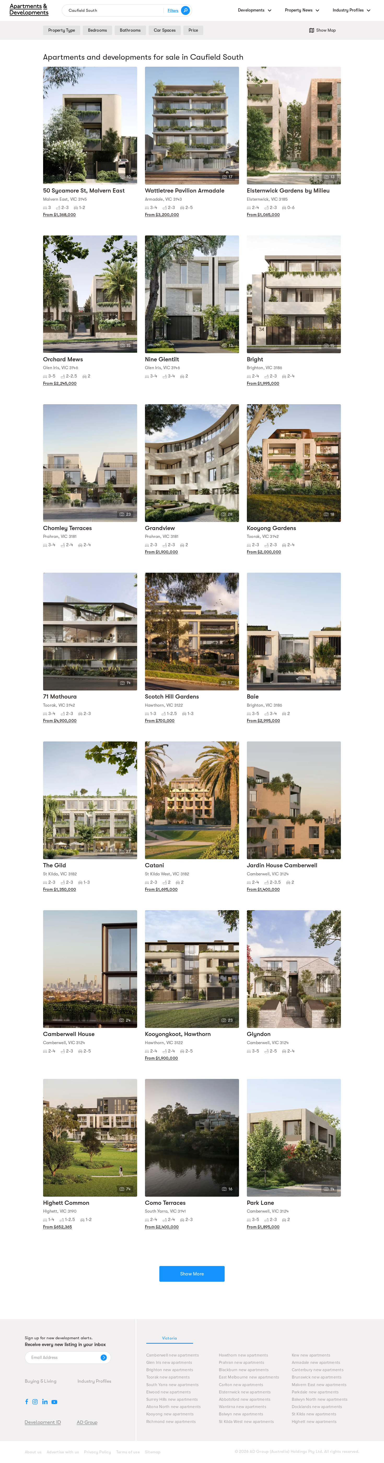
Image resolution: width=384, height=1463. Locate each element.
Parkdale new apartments (315, 1392)
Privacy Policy (97, 1452)
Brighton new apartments (169, 1370)
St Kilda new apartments (314, 1414)
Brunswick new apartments (317, 1377)
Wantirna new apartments (242, 1406)
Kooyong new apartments (170, 1414)
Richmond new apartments (171, 1421)
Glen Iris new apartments (169, 1362)
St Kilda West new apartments (246, 1421)
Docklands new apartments (317, 1406)
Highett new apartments (314, 1421)
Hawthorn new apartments (243, 1355)
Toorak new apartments (168, 1377)
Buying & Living (40, 1381)
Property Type (61, 30)
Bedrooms (97, 30)
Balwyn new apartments (241, 1414)
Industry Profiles (94, 1381)
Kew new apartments (311, 1355)
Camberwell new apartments (172, 1355)
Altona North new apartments (173, 1406)
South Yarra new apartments (172, 1384)
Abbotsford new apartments (244, 1399)
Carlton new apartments (241, 1384)
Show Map (326, 30)
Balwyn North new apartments (320, 1399)
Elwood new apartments (168, 1392)
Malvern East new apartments (319, 1384)
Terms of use (128, 1452)
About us (33, 1452)
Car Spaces (165, 30)
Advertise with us (63, 1452)
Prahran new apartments (241, 1362)
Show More (192, 1273)
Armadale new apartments (316, 1362)
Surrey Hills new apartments (172, 1399)
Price (193, 30)
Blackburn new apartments (244, 1370)
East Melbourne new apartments (249, 1377)
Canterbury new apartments (318, 1370)
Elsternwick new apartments (245, 1392)
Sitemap (153, 1452)
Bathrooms (130, 30)
